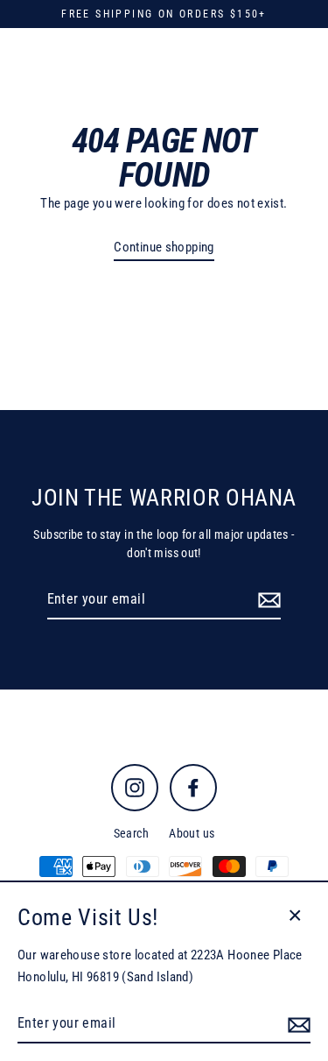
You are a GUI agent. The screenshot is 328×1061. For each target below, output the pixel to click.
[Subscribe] (267, 600)
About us (191, 833)
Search (131, 833)
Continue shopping (164, 247)
